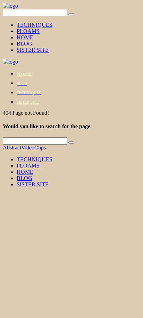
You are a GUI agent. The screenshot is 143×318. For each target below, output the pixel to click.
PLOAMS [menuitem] (28, 166)
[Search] (71, 14)
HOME (25, 37)
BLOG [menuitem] (24, 178)
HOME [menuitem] (25, 172)
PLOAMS (28, 31)
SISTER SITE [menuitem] (33, 184)
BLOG (24, 44)
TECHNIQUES (34, 25)
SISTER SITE (33, 50)
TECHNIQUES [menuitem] (34, 159)
